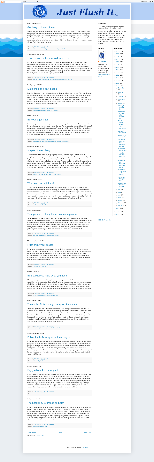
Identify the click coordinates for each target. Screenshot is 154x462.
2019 (118, 70)
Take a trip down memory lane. (41, 393)
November (121, 92)
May (119, 195)
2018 (118, 72)
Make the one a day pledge (42, 88)
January (120, 205)
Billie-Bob (104, 61)
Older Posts (87, 432)
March (120, 200)
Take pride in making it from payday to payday (52, 214)
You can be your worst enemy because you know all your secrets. (51, 141)
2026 (118, 51)
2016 (118, 78)
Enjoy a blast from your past (42, 370)
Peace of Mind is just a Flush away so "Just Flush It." (47, 174)
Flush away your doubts (40, 244)
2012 (118, 209)
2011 (118, 211)
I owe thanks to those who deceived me (48, 58)
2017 (118, 75)
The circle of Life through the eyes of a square (52, 304)
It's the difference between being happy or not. (45, 295)
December (121, 88)
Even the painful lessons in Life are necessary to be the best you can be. (52, 79)
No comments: (51, 47)
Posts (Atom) (40, 435)
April (119, 198)
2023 (118, 59)
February (121, 203)
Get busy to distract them (41, 27)
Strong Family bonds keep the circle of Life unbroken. (47, 328)
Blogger (85, 447)
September (121, 99)
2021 (118, 64)
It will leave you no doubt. (39, 266)
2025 (118, 54)
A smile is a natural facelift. (39, 205)
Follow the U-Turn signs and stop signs (48, 337)
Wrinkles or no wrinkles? (40, 183)
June (119, 192)
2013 (118, 86)
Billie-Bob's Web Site (104, 220)
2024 (118, 56)
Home (60, 432)
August (120, 103)
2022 (118, 62)
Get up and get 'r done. (39, 361)
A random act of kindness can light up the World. (45, 110)
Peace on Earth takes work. (40, 426)
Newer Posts (32, 432)
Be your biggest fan (37, 119)
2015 (118, 80)
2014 (118, 83)
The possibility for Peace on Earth (45, 402)
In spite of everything (38, 150)
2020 (118, 67)
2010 (118, 214)
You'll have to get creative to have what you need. (46, 235)
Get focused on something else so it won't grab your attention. (49, 49)
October (120, 96)
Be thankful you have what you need (47, 275)
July (119, 190)
